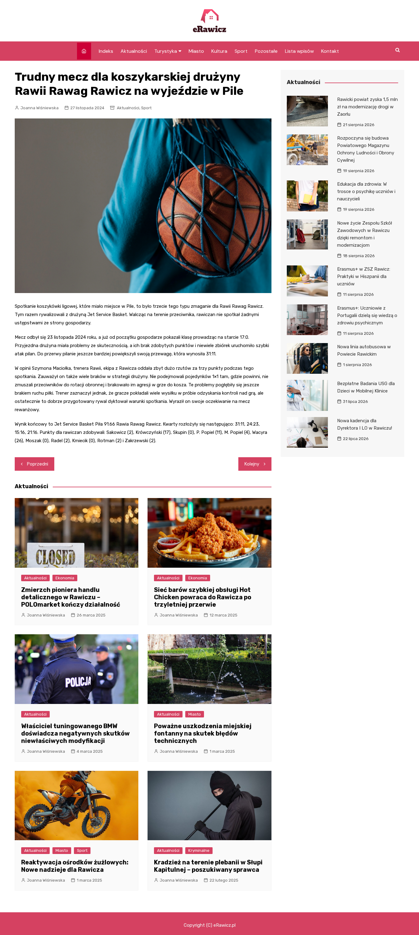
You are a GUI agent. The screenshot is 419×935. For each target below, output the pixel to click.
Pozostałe (266, 51)
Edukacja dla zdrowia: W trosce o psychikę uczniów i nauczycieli (366, 191)
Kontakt (330, 51)
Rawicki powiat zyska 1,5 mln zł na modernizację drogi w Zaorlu (367, 107)
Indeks (106, 51)
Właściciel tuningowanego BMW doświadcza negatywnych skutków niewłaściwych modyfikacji (75, 733)
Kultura (219, 51)
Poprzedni (37, 464)
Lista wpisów (299, 51)
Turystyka (165, 51)
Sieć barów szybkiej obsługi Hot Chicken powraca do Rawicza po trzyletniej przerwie (202, 597)
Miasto (196, 51)
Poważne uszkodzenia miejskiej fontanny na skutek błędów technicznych (203, 733)
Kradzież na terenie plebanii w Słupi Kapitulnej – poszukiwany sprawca (208, 866)
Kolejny (251, 464)
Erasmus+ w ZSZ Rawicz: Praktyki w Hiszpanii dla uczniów (363, 276)
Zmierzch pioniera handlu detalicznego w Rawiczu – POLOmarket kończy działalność (70, 597)
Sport (241, 51)
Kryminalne (199, 850)
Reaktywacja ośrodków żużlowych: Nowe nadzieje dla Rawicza (75, 866)
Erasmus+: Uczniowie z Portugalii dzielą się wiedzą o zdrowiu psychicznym (367, 315)
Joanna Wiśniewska (40, 108)
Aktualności (134, 51)
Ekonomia (65, 578)
